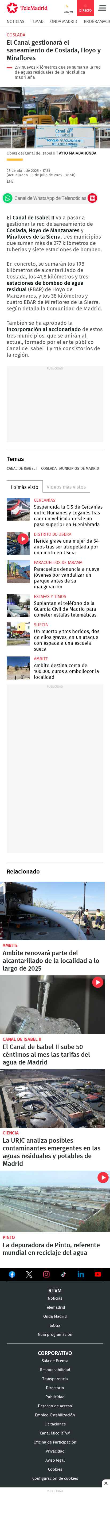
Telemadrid (55, 1307)
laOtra (55, 1326)
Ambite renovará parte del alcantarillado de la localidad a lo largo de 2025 (52, 911)
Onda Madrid (63, 21)
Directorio (55, 1388)
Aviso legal (55, 1460)
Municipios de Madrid (79, 469)
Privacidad (55, 1451)
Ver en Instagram (46, 1274)
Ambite (41, 659)
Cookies (55, 1469)
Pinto (9, 1237)
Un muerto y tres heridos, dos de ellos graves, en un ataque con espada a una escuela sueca (18, 634)
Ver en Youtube (98, 1274)
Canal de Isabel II (22, 469)
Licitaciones (55, 1424)
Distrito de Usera (52, 534)
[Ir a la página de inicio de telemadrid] (27, 8)
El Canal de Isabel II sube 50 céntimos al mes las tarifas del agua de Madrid (52, 1004)
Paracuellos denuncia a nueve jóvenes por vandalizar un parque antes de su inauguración (18, 571)
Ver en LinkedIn (81, 1274)
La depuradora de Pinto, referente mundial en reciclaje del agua (55, 1201)
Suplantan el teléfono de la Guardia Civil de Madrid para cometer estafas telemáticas (18, 605)
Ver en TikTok (63, 1275)
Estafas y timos (50, 596)
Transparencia (55, 1379)
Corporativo (55, 1353)
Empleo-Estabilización (55, 1415)
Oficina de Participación (55, 1442)
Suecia (41, 625)
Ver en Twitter (29, 1275)
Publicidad (55, 1397)
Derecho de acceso (55, 1406)
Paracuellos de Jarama (58, 562)
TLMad (37, 21)
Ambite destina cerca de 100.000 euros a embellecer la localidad (18, 668)
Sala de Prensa (55, 1361)
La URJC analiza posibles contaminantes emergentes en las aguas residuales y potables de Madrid (52, 1098)
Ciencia (11, 1133)
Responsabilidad (55, 1370)
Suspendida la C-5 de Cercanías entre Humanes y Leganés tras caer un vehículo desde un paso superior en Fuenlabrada (18, 509)
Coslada (16, 35)
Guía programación (55, 1335)
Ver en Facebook (12, 1275)
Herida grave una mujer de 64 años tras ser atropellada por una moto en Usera (18, 543)
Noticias (15, 21)
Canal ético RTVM (55, 1433)
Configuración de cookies (55, 1479)
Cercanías (44, 500)
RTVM (55, 1291)
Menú (102, 8)
